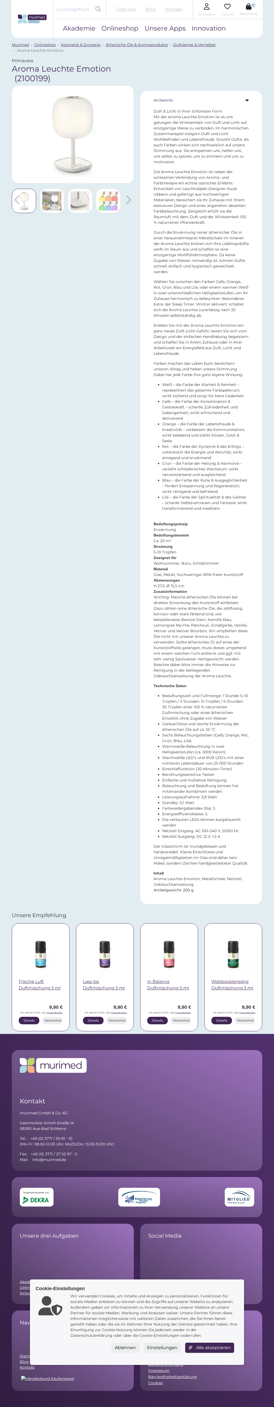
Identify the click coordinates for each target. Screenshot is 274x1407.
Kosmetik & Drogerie (80, 44)
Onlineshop (119, 28)
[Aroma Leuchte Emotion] (72, 134)
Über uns (126, 9)
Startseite (29, 1356)
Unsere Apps (165, 28)
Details (29, 1020)
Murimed (20, 44)
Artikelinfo (163, 100)
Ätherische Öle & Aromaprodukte (137, 44)
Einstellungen (162, 1347)
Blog (150, 9)
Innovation (209, 28)
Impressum (159, 1370)
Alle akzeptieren (213, 1347)
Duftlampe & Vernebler (194, 44)
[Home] (32, 19)
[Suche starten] (99, 9)
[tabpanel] (201, 501)
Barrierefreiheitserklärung (172, 1376)
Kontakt (174, 9)
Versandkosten (55, 1012)
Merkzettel (52, 1020)
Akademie (79, 28)
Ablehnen (125, 1347)
